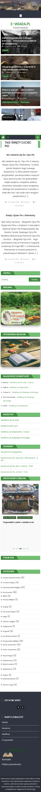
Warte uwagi (8, 685)
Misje (5, 616)
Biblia (5, 596)
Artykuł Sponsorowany (10, 102)
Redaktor (24, 46)
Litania (5, 722)
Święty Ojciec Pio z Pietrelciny (20, 215)
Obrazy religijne (9, 621)
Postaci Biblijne (9, 600)
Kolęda (5, 607)
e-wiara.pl (20, 24)
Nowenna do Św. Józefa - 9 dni (14, 472)
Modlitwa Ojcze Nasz (10, 420)
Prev (18, 707)
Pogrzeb (5, 50)
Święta (5, 675)
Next (22, 707)
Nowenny (6, 728)
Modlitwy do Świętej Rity (19, 387)
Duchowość (7, 592)
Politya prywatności (11, 764)
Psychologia (25, 102)
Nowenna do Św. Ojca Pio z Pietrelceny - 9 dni (19, 459)
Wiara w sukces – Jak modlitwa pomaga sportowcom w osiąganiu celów (19, 92)
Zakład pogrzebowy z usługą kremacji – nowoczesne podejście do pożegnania (19, 41)
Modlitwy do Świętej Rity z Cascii (15, 432)
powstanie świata (10, 636)
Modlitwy (6, 734)
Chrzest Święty (9, 582)
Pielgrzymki (7, 626)
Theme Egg (31, 789)
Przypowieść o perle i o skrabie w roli (18, 522)
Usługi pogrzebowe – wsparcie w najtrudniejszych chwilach (19, 68)
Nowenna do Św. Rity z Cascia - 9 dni (17, 466)
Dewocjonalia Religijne (11, 587)
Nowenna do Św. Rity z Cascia (21, 382)
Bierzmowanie (8, 664)
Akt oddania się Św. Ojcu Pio (20, 155)
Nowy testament (9, 518)
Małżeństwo (7, 669)
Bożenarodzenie (9, 679)
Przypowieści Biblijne (25, 518)
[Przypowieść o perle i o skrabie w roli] (20, 499)
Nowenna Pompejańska (11, 452)
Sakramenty (8, 660)
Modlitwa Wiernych (9, 426)
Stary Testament (10, 649)
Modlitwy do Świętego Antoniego (25, 392)
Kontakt (6, 759)
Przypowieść (7, 740)
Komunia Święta (9, 612)
